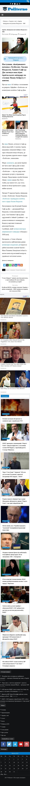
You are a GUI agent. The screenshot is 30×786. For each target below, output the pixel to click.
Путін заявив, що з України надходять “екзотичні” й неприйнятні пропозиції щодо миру (13, 528)
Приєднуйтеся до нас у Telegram (15, 59)
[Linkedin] (16, 264)
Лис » (5, 774)
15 (5, 765)
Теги (4, 270)
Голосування (4, 729)
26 (22, 768)
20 (27, 765)
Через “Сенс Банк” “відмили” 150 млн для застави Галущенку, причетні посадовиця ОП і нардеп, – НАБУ (14, 474)
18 (18, 765)
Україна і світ (5, 414)
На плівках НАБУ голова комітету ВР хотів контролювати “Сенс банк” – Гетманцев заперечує (13, 664)
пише (9, 84)
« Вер (1, 774)
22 (5, 768)
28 (1, 771)
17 (14, 765)
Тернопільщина (6, 574)
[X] (7, 264)
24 (14, 768)
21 (1, 768)
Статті (3, 718)
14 (1, 765)
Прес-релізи (4, 732)
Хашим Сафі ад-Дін (20, 270)
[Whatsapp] (10, 264)
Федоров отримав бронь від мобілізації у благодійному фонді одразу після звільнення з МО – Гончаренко (14, 554)
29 (5, 771)
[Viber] (13, 264)
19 (22, 765)
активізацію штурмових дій (11, 245)
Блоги (3, 721)
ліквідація (12, 270)
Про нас (3, 735)
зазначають (10, 163)
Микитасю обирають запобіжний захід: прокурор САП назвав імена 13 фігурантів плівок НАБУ (14, 637)
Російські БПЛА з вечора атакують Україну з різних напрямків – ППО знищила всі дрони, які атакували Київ (15, 289)
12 (22, 762)
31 (14, 771)
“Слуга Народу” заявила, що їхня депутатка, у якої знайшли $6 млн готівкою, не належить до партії (15, 280)
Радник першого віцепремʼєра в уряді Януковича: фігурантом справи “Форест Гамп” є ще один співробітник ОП (14, 501)
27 (27, 768)
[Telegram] (4, 264)
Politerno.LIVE (5, 724)
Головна (3, 710)
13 (27, 762)
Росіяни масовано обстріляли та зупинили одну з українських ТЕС (12, 420)
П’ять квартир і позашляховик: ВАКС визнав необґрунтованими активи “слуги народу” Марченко (14, 581)
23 (9, 768)
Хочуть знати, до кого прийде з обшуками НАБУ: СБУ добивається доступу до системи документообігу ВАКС (13, 609)
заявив (9, 180)
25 (18, 768)
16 (9, 765)
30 (9, 771)
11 (18, 762)
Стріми (3, 727)
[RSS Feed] (21, 264)
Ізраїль (7, 270)
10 (14, 762)
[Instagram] (18, 264)
